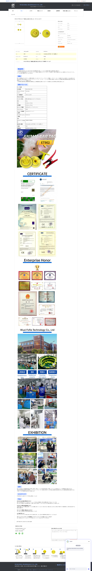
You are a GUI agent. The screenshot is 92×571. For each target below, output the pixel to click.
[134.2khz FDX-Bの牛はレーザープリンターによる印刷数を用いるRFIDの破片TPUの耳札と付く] (45, 551)
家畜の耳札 (25, 521)
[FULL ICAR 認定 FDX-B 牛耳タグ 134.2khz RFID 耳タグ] (28, 551)
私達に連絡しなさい (67, 10)
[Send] (89, 569)
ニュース (13, 14)
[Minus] (89, 541)
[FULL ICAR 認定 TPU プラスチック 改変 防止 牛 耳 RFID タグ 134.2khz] (19, 551)
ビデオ (31, 10)
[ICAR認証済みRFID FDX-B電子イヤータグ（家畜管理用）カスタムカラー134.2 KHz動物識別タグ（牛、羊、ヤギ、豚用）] (63, 551)
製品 (21, 10)
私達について (40, 10)
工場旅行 (49, 10)
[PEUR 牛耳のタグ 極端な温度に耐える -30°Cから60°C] (19, 29)
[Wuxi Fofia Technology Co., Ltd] (13, 5)
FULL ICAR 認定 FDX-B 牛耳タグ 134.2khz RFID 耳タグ (28, 557)
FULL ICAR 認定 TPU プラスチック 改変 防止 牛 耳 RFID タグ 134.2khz (19, 557)
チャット (78, 1)
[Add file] (67, 569)
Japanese (83, 1)
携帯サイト (20, 569)
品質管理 (58, 10)
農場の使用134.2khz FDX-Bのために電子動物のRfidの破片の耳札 (36, 557)
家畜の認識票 (29, 521)
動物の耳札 (21, 521)
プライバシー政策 (25, 569)
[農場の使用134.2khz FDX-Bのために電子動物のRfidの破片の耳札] (37, 551)
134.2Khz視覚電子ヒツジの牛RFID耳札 (54, 556)
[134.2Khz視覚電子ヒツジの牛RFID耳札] (54, 551)
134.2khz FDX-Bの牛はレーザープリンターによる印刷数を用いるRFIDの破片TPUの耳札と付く (45, 558)
